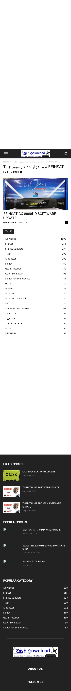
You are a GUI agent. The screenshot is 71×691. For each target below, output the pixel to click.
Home (6, 161)
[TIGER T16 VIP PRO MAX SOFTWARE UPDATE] (11, 507)
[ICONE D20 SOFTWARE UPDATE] (11, 475)
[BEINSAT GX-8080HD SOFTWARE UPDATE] (35, 194)
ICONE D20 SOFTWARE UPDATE (38, 471)
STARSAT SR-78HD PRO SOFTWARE (41, 529)
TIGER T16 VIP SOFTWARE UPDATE (40, 487)
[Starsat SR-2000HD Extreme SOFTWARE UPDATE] (11, 550)
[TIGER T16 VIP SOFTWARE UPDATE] (11, 491)
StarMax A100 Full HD (33, 561)
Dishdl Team (9, 222)
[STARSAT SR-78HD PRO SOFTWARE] (11, 534)
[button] (5, 153)
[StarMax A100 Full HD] (11, 566)
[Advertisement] (35, 37)
